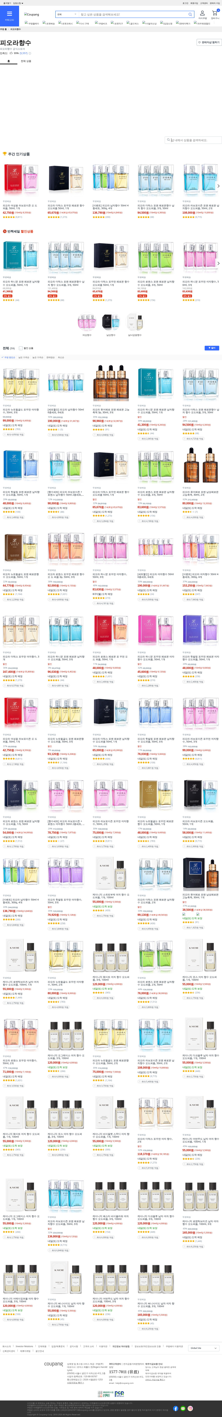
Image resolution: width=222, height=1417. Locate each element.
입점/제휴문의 (58, 1346)
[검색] (190, 14)
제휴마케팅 (25, 1351)
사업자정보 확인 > (75, 1382)
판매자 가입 (215, 3)
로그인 (185, 3)
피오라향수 (15, 29)
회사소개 (6, 1346)
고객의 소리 (88, 1346)
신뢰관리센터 (9, 1351)
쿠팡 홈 (3, 29)
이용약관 (103, 1346)
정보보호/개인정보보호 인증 (148, 1346)
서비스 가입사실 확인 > (155, 1379)
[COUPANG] (53, 1365)
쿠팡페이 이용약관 (174, 1346)
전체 (59, 14)
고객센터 (204, 3)
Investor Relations (24, 1346)
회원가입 (194, 3)
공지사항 (74, 1346)
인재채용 (42, 1346)
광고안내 (40, 1351)
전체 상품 (26, 61)
